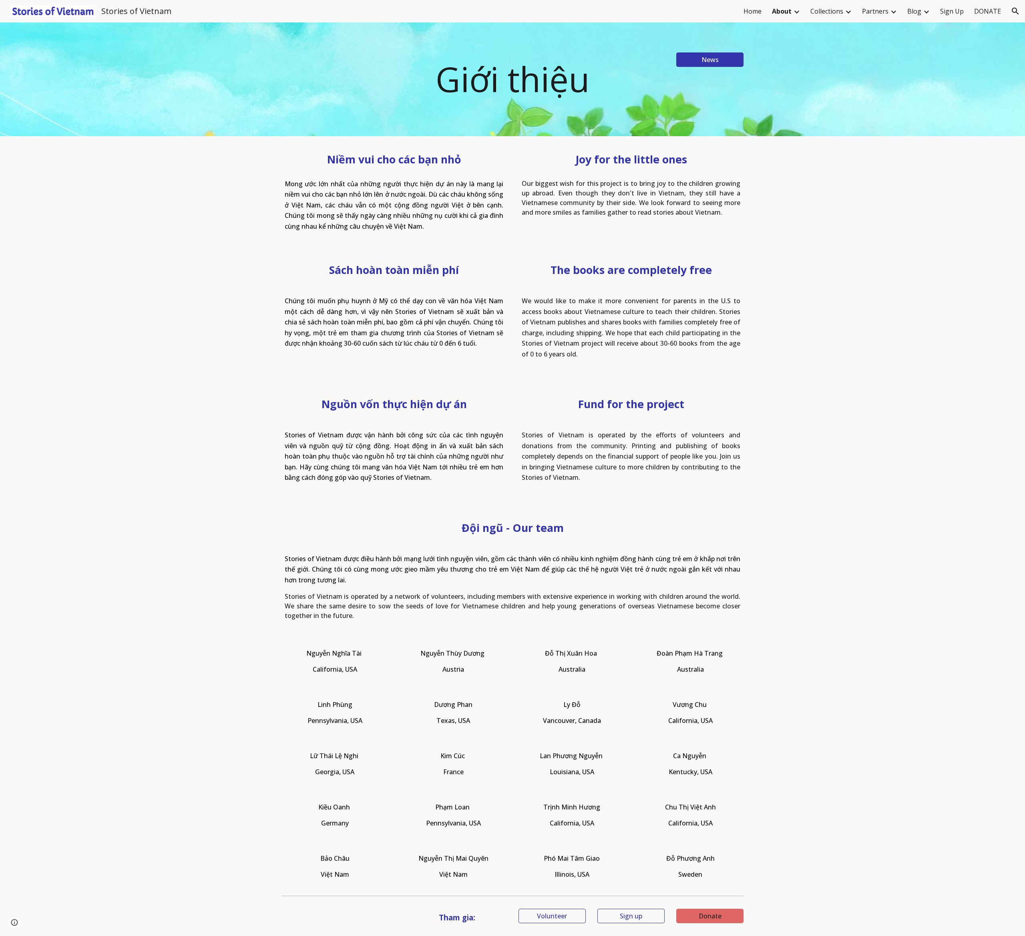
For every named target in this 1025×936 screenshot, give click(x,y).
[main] (512, 79)
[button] (1015, 11)
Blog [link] (914, 11)
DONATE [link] (987, 11)
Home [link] (753, 11)
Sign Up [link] (952, 11)
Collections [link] (826, 11)
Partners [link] (875, 11)
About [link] (782, 11)
